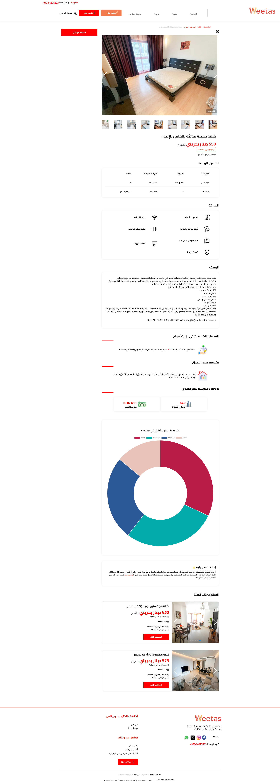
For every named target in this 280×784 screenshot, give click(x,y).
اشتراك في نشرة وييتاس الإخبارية (123, 753)
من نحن (134, 724)
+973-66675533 (50, 3)
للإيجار (194, 14)
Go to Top (126, 762)
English (74, 2)
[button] (105, 75)
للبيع (175, 14)
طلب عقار (110, 13)
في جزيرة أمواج (190, 27)
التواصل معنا (129, 575)
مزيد (157, 14)
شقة (199, 27)
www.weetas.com (144, 780)
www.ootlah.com (110, 780)
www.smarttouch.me (127, 780)
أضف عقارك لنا (131, 749)
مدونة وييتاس (135, 14)
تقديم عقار (88, 13)
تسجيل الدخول (66, 13)
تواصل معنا (133, 728)
